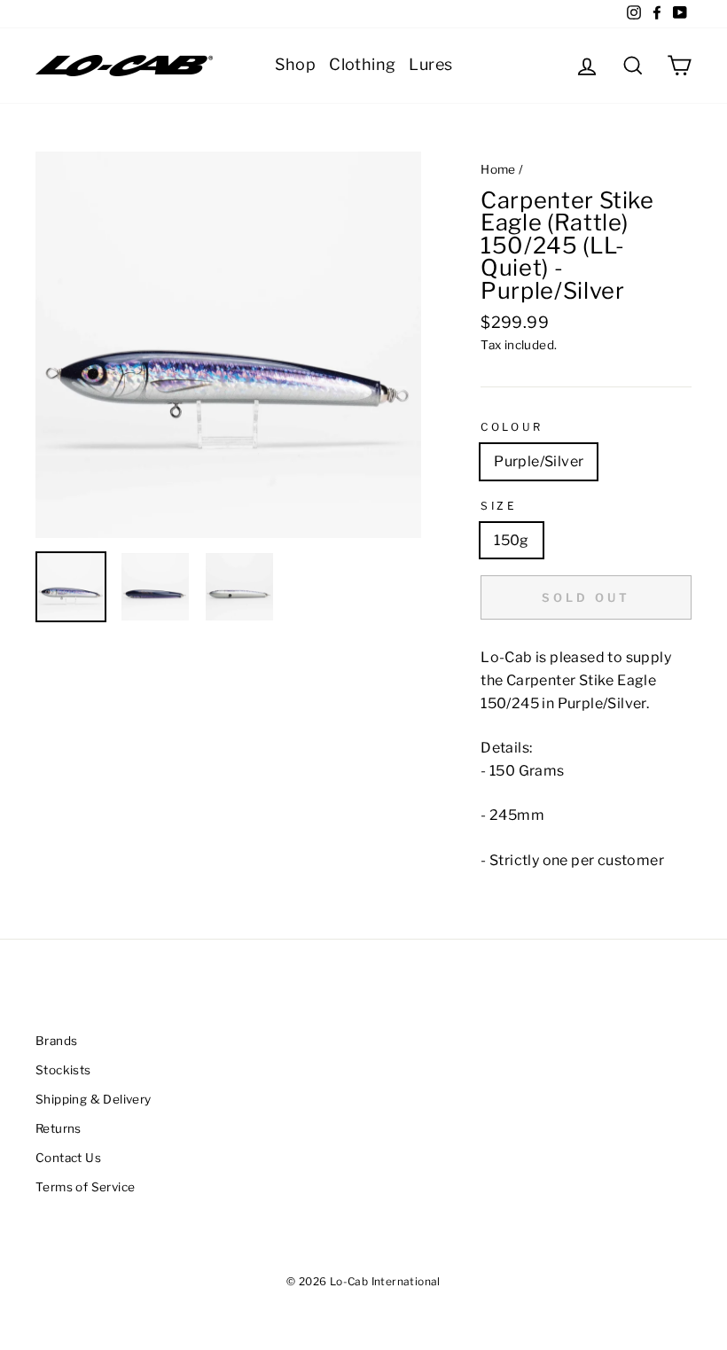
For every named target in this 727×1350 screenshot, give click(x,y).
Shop (296, 64)
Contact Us (68, 1158)
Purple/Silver (538, 461)
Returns (58, 1128)
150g (511, 540)
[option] (228, 345)
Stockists (63, 1070)
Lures (430, 64)
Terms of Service (85, 1187)
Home (498, 169)
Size (499, 505)
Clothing (362, 64)
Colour (512, 426)
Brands (56, 1041)
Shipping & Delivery (93, 1099)
